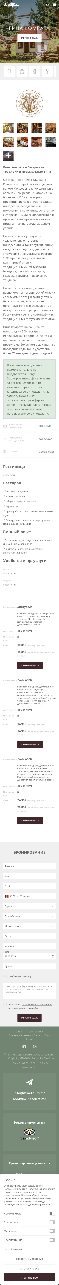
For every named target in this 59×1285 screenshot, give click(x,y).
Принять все (29, 1277)
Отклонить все (29, 1268)
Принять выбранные (29, 1258)
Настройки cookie (13, 1249)
